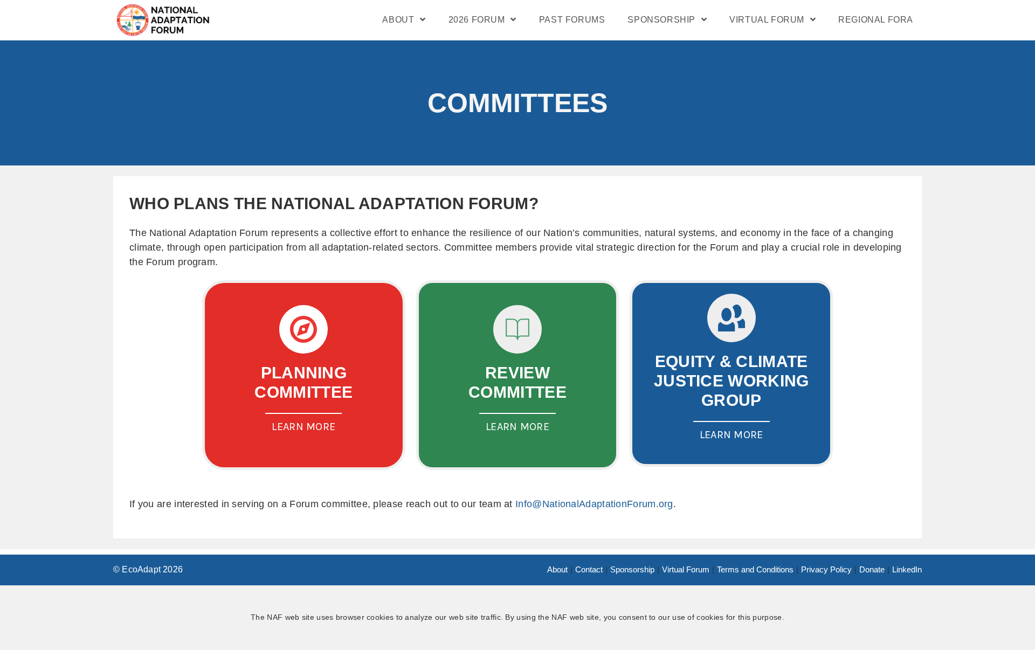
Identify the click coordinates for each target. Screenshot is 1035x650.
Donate (872, 569)
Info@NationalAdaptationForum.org (594, 504)
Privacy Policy (826, 569)
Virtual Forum (685, 569)
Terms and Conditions (755, 569)
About (557, 569)
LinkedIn (907, 569)
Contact (589, 569)
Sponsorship (632, 569)
